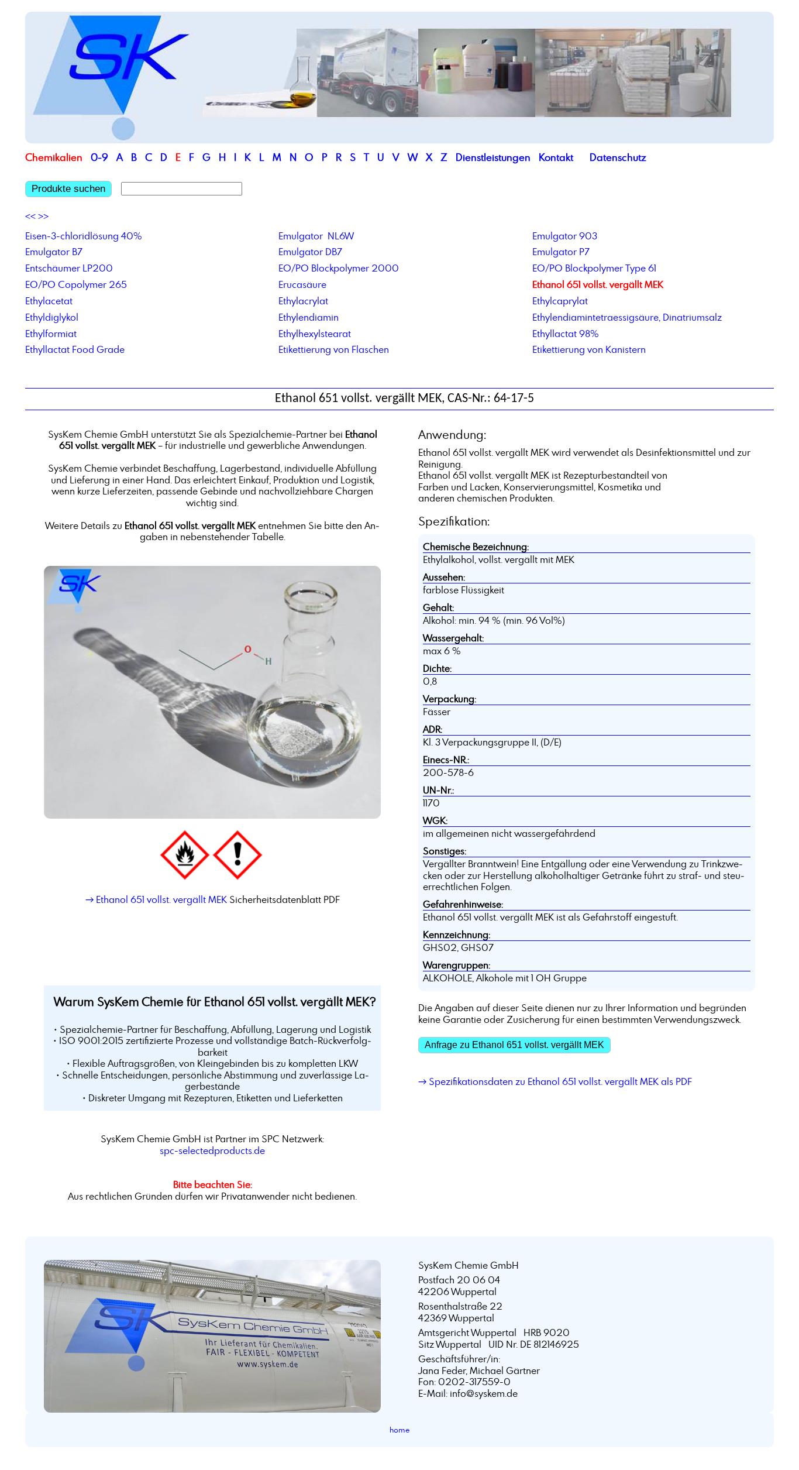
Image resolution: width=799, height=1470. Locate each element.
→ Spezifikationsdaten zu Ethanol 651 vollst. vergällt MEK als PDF (555, 1081)
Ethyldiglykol (51, 317)
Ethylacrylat (303, 301)
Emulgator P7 (561, 251)
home (400, 1429)
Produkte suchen (68, 188)
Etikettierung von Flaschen (333, 349)
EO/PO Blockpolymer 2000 (338, 268)
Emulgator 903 (564, 236)
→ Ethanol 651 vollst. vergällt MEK (156, 899)
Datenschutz (618, 157)
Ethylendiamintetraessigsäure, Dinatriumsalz (627, 317)
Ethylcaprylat (560, 301)
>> (43, 216)
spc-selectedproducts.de (212, 1150)
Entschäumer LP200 (69, 268)
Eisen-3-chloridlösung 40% (83, 236)
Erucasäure (302, 284)
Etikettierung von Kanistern (589, 349)
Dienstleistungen (493, 157)
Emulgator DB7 (310, 251)
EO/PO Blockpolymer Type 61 (594, 268)
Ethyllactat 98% (565, 333)
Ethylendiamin (308, 317)
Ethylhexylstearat (314, 333)
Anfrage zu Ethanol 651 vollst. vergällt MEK (514, 1045)
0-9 (99, 157)
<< (30, 216)
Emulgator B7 (53, 251)
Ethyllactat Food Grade (75, 349)
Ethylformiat (51, 333)
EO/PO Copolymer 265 (76, 284)
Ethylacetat (49, 301)
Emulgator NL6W (316, 236)
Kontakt (556, 157)
